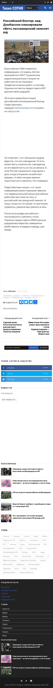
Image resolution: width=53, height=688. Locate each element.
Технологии (26, 556)
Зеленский (39, 556)
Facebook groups (9, 590)
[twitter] (48, 2)
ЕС (48, 556)
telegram (27, 379)
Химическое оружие (28, 560)
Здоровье (7, 568)
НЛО (24, 568)
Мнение (13, 544)
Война (44, 536)
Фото (21, 548)
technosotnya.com (24, 107)
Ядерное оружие (9, 560)
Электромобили (9, 572)
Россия (26, 536)
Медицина (21, 564)
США (44, 540)
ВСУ (45, 544)
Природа (33, 568)
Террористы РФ (9, 540)
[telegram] (51, 2)
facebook (34, 347)
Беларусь (6, 556)
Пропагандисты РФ (10, 552)
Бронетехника (34, 564)
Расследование (9, 548)
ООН (16, 556)
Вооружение (32, 548)
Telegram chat (8, 599)
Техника (25, 552)
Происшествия (34, 544)
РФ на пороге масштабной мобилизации (32, 492)
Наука (42, 552)
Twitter (4, 593)
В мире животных (26, 572)
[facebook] (21, 681)
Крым (22, 544)
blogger (43, 347)
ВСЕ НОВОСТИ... (9, 399)
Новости (6, 536)
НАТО (34, 552)
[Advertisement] (26, 134)
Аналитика (34, 540)
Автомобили (8, 564)
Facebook (5, 587)
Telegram (5, 596)
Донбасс (22, 540)
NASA (17, 568)
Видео (35, 536)
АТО (4, 544)
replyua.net (13, 111)
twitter (27, 373)
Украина (16, 536)
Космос (43, 560)
